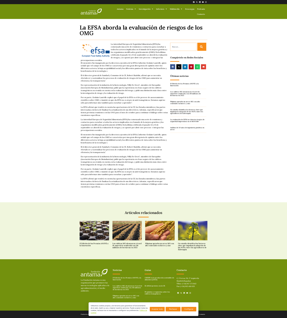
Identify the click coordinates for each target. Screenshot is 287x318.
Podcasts (201, 9)
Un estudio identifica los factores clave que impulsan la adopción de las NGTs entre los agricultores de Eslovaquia (186, 111)
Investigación (144, 9)
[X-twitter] (196, 2)
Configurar (188, 309)
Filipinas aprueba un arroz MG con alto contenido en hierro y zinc (185, 103)
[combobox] (183, 47)
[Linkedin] (199, 2)
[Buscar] (201, 47)
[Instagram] (205, 2)
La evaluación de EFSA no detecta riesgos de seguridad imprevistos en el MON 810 (187, 120)
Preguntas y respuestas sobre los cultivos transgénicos (157, 293)
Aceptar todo (157, 309)
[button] (172, 66)
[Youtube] (202, 2)
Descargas (189, 9)
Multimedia (174, 9)
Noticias (129, 9)
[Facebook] (193, 2)
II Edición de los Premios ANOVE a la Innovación (184, 85)
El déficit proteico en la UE (155, 286)
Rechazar (173, 309)
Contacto (201, 14)
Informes (160, 9)
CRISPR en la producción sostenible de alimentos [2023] (159, 279)
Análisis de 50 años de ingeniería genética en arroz (187, 129)
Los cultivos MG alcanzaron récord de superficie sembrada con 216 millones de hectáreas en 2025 (185, 94)
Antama (120, 9)
